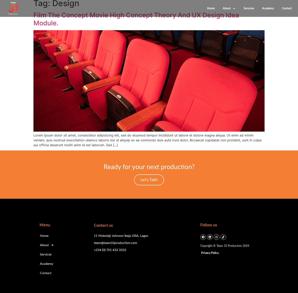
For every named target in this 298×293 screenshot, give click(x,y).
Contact (287, 8)
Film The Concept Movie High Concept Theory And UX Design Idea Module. (136, 19)
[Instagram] (216, 237)
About (227, 8)
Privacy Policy (210, 253)
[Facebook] (203, 237)
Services (249, 8)
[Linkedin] (210, 237)
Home (211, 8)
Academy (268, 8)
